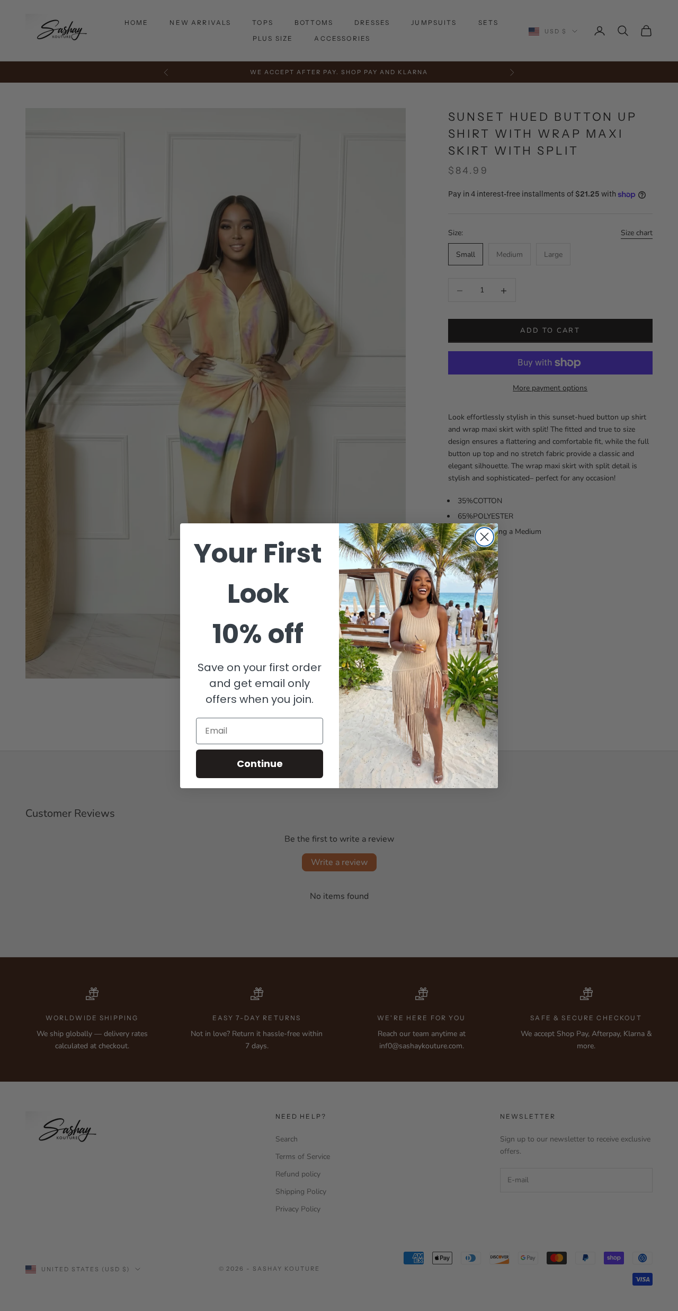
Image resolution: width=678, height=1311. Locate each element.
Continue (260, 763)
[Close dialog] (484, 537)
